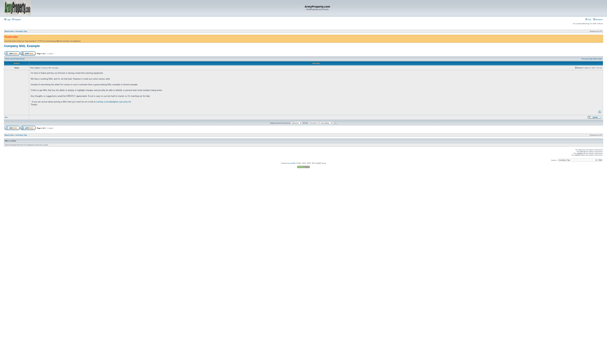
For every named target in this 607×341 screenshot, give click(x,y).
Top (6, 117)
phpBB (292, 163)
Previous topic (587, 59)
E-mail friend (19, 59)
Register (17, 20)
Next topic (598, 59)
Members (599, 20)
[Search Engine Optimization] (303, 167)
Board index (9, 31)
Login (8, 20)
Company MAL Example (22, 46)
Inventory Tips (21, 31)
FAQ (589, 20)
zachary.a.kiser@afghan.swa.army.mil (113, 102)
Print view (9, 59)
